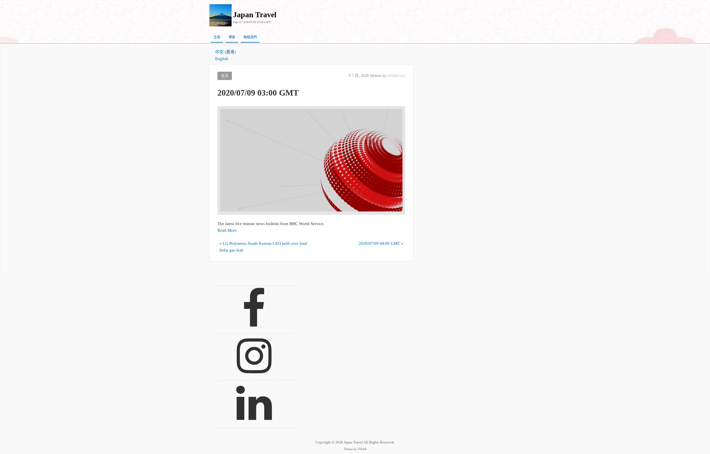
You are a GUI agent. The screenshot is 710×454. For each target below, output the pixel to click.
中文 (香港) (225, 52)
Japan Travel (255, 14)
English (221, 58)
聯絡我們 (250, 37)
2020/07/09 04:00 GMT (379, 243)
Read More (227, 230)
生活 (224, 76)
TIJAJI (362, 449)
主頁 (217, 37)
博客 (232, 37)
